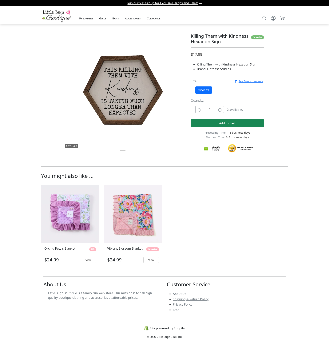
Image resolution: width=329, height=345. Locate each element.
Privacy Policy (182, 304)
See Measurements (251, 81)
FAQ (176, 310)
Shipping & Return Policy (190, 299)
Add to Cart (227, 123)
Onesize (203, 90)
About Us (179, 294)
